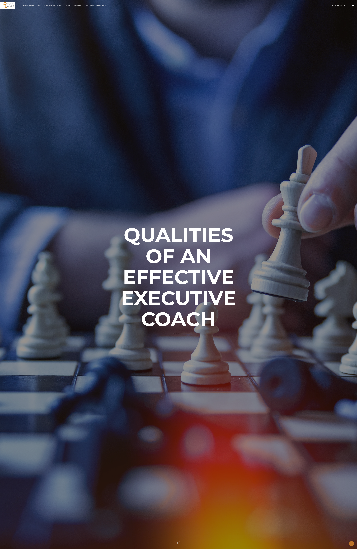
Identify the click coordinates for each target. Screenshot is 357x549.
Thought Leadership (74, 5)
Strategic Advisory (52, 5)
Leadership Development (97, 5)
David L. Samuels (179, 330)
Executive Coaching (32, 5)
